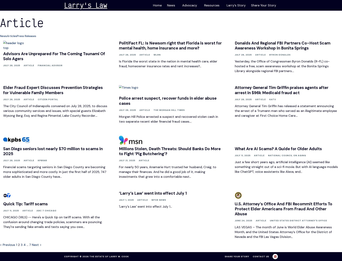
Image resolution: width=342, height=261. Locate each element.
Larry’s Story (236, 5)
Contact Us (261, 256)
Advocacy (189, 5)
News (171, 5)
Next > (37, 245)
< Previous (7, 245)
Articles (12, 36)
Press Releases (26, 36)
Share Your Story (263, 5)
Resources (211, 5)
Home (157, 5)
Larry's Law (85, 5)
